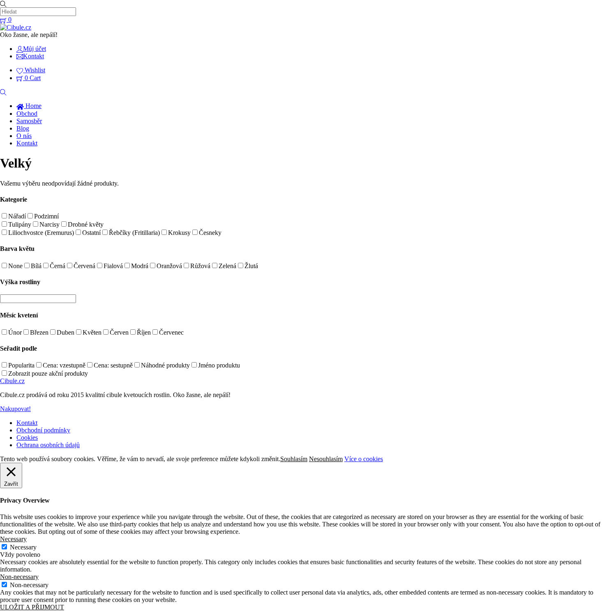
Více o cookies (363, 458)
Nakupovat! (15, 408)
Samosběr (29, 120)
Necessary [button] (13, 538)
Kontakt (26, 143)
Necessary (23, 547)
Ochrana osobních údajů (48, 444)
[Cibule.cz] (15, 27)
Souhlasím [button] (293, 458)
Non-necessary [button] (19, 576)
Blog (22, 128)
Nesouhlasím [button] (326, 458)
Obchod (26, 113)
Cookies (27, 437)
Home (32, 105)
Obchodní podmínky (43, 430)
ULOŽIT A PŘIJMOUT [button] (32, 607)
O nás (24, 135)
